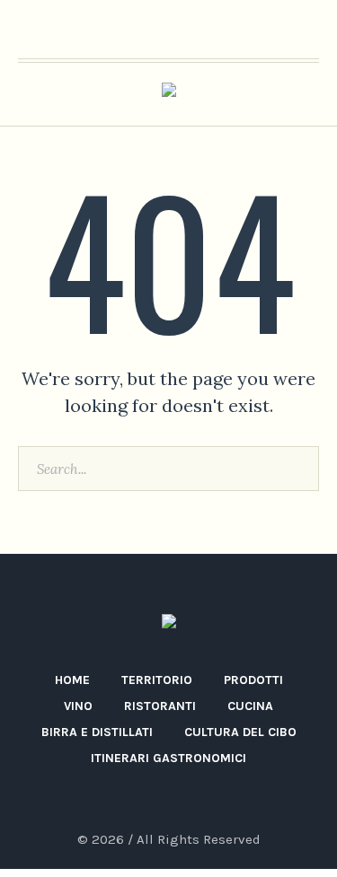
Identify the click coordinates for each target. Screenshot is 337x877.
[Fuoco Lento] (169, 95)
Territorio (156, 680)
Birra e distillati (97, 732)
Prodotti (253, 680)
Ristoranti (160, 706)
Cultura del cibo (240, 732)
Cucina (250, 706)
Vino (78, 706)
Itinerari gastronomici (168, 758)
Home (72, 680)
